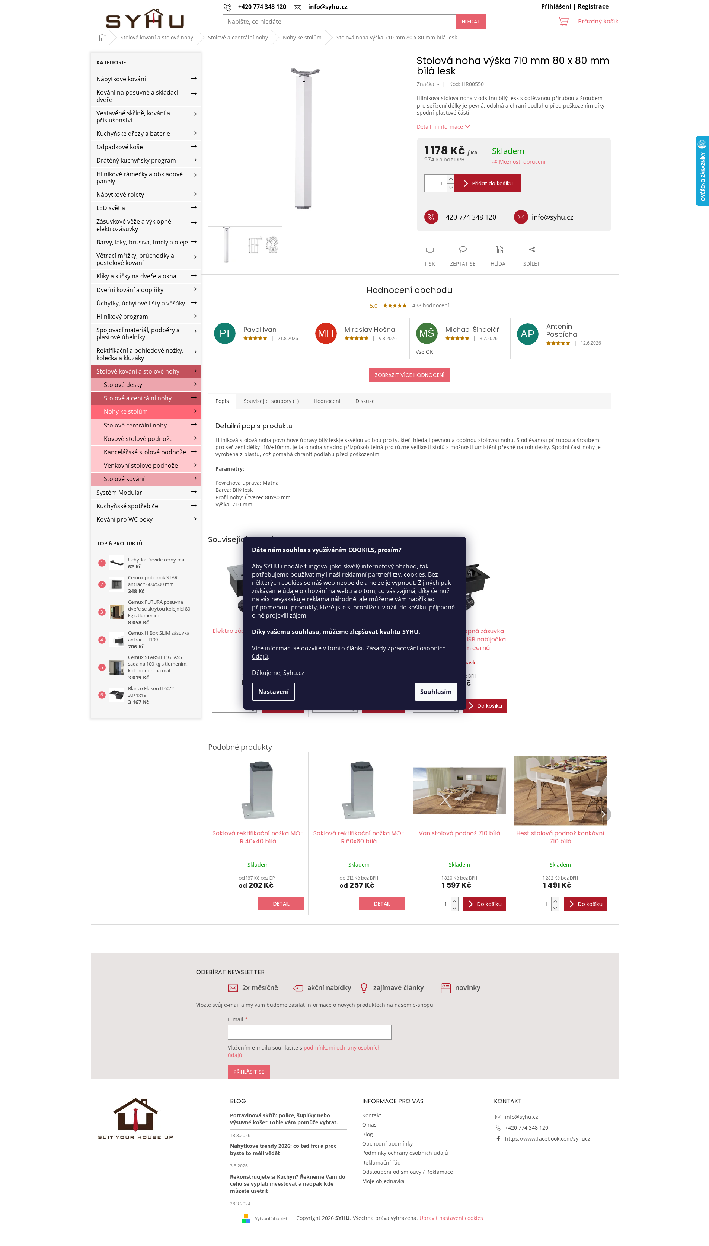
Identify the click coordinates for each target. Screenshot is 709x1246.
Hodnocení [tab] (327, 400)
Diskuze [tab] (365, 400)
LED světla (110, 208)
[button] (454, 900)
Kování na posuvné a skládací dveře (137, 95)
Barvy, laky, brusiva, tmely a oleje (142, 242)
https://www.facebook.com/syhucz (547, 1138)
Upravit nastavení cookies (451, 1217)
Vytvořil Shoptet (271, 1218)
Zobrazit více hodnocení (409, 375)
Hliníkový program (122, 317)
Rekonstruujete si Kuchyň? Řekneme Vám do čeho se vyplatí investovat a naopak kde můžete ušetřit (287, 1184)
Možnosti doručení (522, 161)
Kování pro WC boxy (124, 519)
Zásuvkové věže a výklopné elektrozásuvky (133, 225)
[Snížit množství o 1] (450, 187)
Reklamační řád (381, 1162)
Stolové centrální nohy (135, 425)
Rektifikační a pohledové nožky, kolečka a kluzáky (139, 354)
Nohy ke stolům (126, 411)
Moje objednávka (383, 1181)
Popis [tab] (222, 400)
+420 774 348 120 (526, 1127)
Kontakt (371, 1115)
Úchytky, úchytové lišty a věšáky (140, 303)
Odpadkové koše (119, 147)
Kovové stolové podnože (138, 439)
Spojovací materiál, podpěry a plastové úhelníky (138, 333)
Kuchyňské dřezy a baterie (133, 133)
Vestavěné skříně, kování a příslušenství (133, 116)
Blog (367, 1134)
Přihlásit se (249, 1072)
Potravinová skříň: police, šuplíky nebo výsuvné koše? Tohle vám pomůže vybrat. (284, 1119)
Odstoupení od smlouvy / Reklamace (407, 1171)
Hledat (471, 21)
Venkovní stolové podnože (141, 465)
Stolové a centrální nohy (138, 398)
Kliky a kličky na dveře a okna (136, 276)
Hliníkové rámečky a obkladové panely (139, 177)
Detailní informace (440, 126)
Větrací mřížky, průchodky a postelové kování (135, 259)
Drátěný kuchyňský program (136, 160)
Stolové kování (124, 479)
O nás (369, 1124)
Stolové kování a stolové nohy (137, 371)
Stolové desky (123, 385)
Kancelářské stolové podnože (145, 452)
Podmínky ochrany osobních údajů (405, 1152)
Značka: (428, 83)
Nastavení (273, 692)
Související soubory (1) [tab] (271, 400)
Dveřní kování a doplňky (129, 290)
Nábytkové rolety (120, 194)
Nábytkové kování (121, 79)
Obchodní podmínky (387, 1143)
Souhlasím (436, 692)
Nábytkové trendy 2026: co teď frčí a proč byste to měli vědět (283, 1149)
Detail (281, 903)
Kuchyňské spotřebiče (127, 506)
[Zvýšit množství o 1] (450, 179)
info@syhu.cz (521, 1116)
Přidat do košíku (492, 183)
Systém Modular (119, 493)
